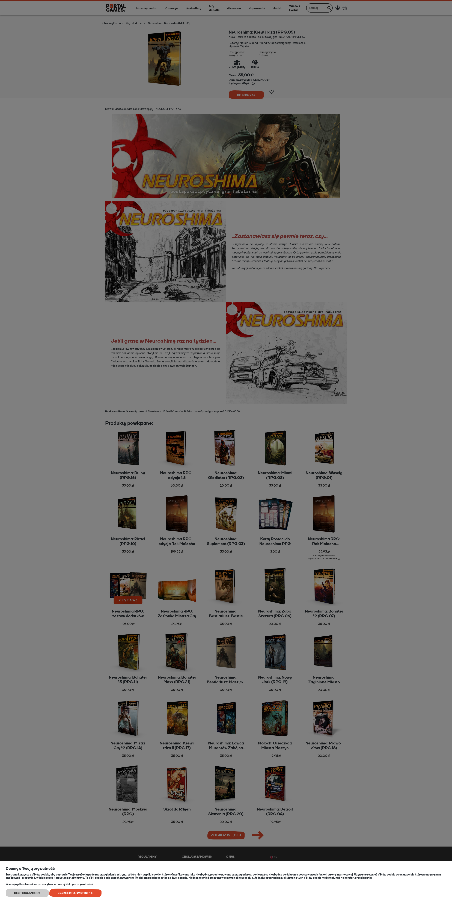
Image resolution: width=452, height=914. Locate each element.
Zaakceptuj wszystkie (75, 893)
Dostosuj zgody (27, 893)
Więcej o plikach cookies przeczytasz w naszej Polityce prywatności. (49, 884)
